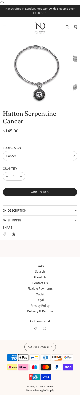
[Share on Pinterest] (13, 235)
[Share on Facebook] (5, 235)
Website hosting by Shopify (40, 390)
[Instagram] (44, 328)
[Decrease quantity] (7, 176)
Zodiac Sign (12, 148)
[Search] (67, 27)
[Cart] (75, 27)
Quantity (10, 169)
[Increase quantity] (21, 176)
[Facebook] (35, 328)
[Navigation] (4, 27)
